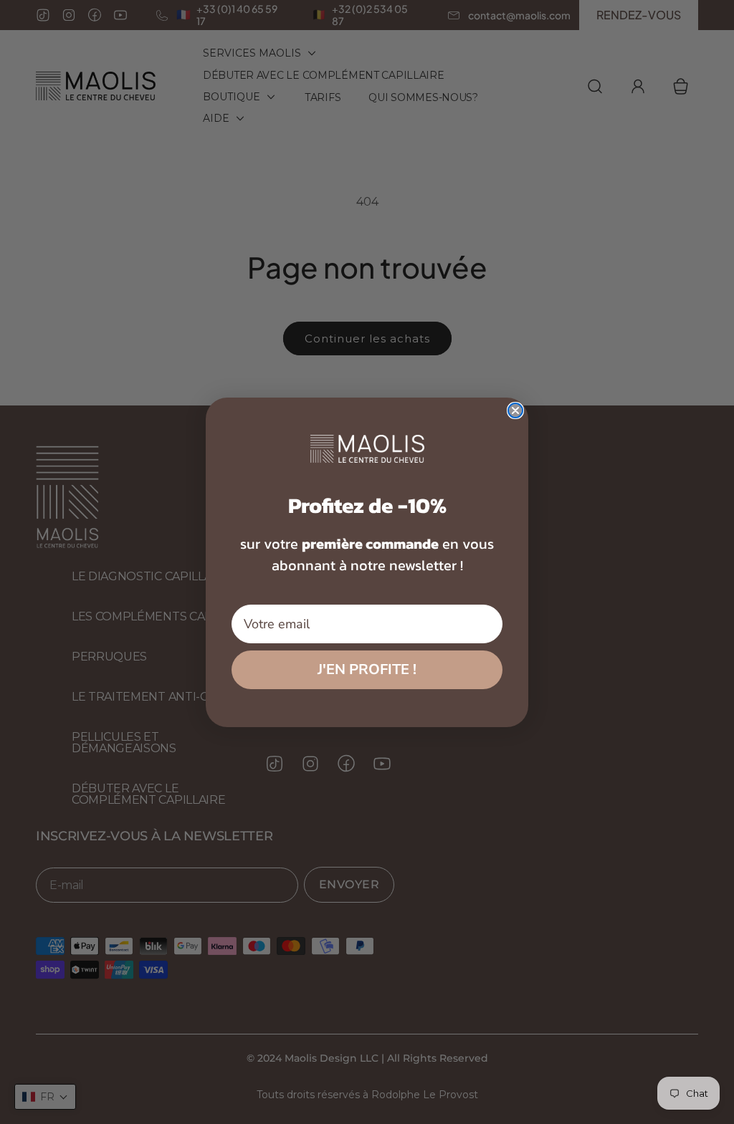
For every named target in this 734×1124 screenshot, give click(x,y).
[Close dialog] (515, 410)
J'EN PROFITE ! (367, 669)
